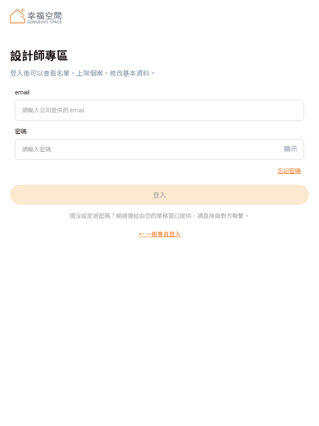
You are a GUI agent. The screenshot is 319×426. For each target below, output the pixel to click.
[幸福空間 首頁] (35, 15)
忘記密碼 (289, 170)
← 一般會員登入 (160, 234)
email (22, 92)
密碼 (21, 131)
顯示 (290, 149)
